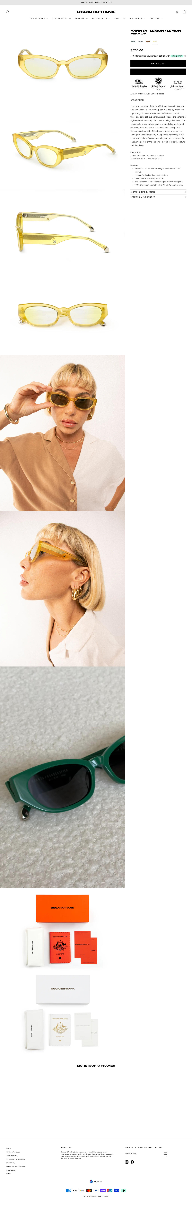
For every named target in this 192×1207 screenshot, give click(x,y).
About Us (120, 18)
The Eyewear (38, 18)
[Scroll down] (62, 1195)
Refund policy (10, 1163)
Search (8, 1148)
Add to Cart (27, 1114)
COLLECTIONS (60, 18)
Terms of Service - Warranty (15, 1166)
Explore (155, 18)
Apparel (80, 18)
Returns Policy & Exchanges (15, 1159)
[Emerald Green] (133, 41)
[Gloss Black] (140, 41)
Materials (136, 18)
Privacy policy (10, 1170)
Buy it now (158, 71)
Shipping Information (13, 1152)
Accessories (100, 18)
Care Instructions (11, 1155)
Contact (8, 1173)
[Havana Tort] (148, 41)
